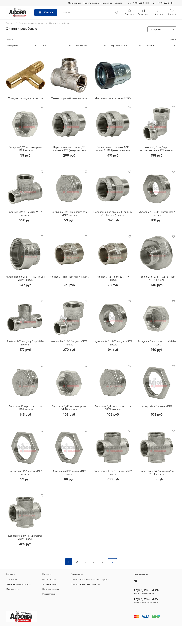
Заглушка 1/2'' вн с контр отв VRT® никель (25, 148)
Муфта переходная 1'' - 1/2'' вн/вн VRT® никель (25, 278)
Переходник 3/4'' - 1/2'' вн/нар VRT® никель (157, 278)
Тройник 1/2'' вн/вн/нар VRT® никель (25, 213)
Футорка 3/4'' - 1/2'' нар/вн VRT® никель (113, 343)
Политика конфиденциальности (85, 584)
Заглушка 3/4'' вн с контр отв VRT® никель (69, 408)
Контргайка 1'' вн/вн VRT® (157, 406)
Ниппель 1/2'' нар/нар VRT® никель (113, 278)
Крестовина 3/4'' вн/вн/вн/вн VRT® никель (25, 537)
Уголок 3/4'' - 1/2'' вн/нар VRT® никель (69, 343)
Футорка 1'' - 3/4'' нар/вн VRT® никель (157, 213)
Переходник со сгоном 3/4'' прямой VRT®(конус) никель (113, 148)
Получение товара (50, 589)
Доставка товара (49, 584)
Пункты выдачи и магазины (97, 2)
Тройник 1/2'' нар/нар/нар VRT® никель (25, 343)
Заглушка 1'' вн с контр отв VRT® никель (157, 343)
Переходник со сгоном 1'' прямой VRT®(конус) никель (112, 213)
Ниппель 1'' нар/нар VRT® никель (69, 276)
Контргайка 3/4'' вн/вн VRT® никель (69, 472)
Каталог (48, 12)
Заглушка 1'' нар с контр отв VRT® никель (25, 408)
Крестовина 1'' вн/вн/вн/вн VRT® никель (113, 472)
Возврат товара (49, 594)
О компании (74, 2)
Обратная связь (13, 589)
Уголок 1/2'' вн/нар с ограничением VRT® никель (156, 148)
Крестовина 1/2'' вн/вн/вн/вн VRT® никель (157, 472)
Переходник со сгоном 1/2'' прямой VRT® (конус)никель (69, 148)
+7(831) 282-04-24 (140, 3)
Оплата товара (49, 579)
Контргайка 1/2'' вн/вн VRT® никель (25, 472)
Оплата (118, 2)
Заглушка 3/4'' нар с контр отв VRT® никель (113, 408)
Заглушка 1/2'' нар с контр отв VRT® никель (69, 213)
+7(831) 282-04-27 (164, 3)
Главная (10, 23)
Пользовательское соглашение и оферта (89, 579)
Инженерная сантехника (31, 23)
